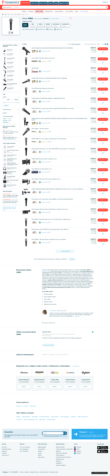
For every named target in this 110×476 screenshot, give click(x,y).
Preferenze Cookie (53, 472)
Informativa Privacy (62, 436)
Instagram (78, 451)
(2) (47, 172)
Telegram (78, 453)
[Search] (106, 7)
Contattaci (4, 453)
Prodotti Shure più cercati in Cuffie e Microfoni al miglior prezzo (9, 208)
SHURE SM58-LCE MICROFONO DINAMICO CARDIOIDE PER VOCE (48, 98)
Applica (6, 105)
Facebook (78, 447)
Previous (29, 25)
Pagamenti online (60, 459)
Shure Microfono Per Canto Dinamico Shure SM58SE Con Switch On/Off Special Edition (52, 199)
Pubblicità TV (59, 463)
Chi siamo (4, 447)
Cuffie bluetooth (26, 416)
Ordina (69, 44)
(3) (47, 51)
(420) (48, 61)
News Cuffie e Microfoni (61, 453)
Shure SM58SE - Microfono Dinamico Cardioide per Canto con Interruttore (49, 239)
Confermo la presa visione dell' (55, 436)
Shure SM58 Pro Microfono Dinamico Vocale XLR (43, 58)
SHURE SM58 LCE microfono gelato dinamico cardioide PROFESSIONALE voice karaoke (53, 108)
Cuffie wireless (55, 416)
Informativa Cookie (44, 472)
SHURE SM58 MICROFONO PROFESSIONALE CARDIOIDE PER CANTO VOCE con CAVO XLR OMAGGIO (57, 189)
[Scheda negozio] (35, 51)
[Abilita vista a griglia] (107, 44)
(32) (48, 71)
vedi (102, 48)
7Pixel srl (5, 472)
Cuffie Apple (35, 416)
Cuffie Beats (42, 419)
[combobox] (8, 7)
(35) (48, 91)
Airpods (18, 416)
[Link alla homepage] (2, 14)
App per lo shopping (60, 465)
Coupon (40, 453)
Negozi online (41, 457)
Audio (12, 14)
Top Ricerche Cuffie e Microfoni (63, 457)
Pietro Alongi (54, 310)
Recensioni (58, 461)
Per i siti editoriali (24, 451)
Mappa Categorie (42, 447)
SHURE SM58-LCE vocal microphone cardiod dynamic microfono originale (49, 138)
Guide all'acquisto (60, 455)
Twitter (77, 449)
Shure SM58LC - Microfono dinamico (40, 128)
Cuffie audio (33, 406)
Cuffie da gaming (64, 416)
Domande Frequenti (6, 449)
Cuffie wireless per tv (82, 416)
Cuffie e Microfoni (17, 14)
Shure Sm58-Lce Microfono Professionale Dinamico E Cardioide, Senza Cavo (50, 209)
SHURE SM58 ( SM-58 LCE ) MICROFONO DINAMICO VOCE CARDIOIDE (49, 78)
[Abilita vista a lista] (105, 44)
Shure (23, 14)
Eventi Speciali (41, 449)
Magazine (58, 451)
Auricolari (25, 406)
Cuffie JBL (19, 419)
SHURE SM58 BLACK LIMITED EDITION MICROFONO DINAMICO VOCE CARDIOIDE (52, 48)
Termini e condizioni (24, 472)
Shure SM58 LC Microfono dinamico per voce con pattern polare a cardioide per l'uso (51, 219)
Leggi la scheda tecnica (49, 322)
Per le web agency (24, 449)
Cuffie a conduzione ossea (30, 419)
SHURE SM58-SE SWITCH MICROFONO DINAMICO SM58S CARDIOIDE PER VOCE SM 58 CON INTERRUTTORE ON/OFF (59, 119)
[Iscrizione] (65, 433)
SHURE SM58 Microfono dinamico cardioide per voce (44, 158)
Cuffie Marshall (51, 419)
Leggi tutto (77, 316)
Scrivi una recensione (48, 345)
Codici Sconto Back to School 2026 (64, 449)
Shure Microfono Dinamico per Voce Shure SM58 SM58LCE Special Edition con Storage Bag (53, 148)
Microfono (19, 406)
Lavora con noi (5, 455)
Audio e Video (7, 14)
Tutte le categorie (84, 11)
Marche (39, 455)
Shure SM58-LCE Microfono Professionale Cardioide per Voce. (46, 179)
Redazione (4, 451)
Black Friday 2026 (60, 447)
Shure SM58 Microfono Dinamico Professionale (43, 88)
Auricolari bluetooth (44, 416)
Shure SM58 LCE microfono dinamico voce (42, 169)
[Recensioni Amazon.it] (44, 61)
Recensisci (44, 51)
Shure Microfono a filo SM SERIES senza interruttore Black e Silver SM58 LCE (50, 229)
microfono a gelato (46, 271)
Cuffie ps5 (73, 416)
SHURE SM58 (35, 68)
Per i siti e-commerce (25, 447)
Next (71, 25)
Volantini (40, 451)
